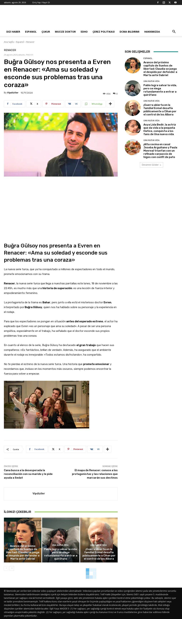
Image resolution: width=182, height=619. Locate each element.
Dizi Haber (13, 31)
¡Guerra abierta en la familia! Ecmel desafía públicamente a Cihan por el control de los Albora (99, 554)
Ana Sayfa (9, 41)
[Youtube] (175, 2)
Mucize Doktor (65, 31)
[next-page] (12, 568)
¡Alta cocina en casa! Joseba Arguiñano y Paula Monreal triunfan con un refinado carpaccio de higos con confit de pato (160, 151)
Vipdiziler (12, 92)
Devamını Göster (150, 164)
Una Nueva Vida (60, 545)
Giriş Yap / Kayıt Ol (41, 2)
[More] (110, 103)
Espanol (31, 31)
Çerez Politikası (104, 31)
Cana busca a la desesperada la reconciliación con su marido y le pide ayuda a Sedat (28, 474)
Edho (84, 31)
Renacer (30, 41)
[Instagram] (163, 2)
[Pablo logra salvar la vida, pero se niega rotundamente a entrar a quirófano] (61, 540)
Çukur (46, 31)
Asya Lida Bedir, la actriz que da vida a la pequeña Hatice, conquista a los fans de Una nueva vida (159, 129)
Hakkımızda (152, 31)
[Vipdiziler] (18, 494)
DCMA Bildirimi (129, 31)
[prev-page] (6, 568)
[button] (174, 32)
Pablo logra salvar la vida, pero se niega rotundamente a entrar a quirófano (60, 554)
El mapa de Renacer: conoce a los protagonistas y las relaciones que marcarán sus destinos (95, 474)
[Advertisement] (113, 18)
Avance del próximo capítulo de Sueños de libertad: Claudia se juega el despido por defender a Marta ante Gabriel (22, 552)
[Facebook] (157, 2)
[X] (169, 2)
